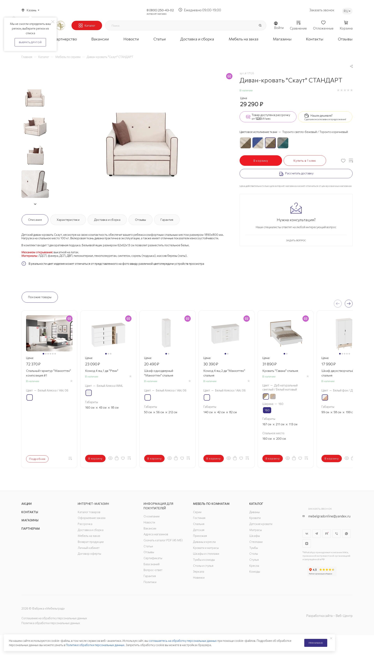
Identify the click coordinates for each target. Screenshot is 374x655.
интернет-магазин (157, 13)
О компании (152, 516)
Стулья (254, 559)
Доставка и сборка (107, 219)
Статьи (148, 546)
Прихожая (200, 535)
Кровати (255, 518)
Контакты (29, 512)
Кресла (254, 565)
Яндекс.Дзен (307, 543)
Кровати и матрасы (206, 547)
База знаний (152, 564)
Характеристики (68, 219)
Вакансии (150, 528)
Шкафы (254, 535)
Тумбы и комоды (204, 559)
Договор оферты (89, 553)
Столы (253, 553)
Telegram (316, 533)
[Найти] (260, 25)
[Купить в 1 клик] (116, 458)
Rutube (326, 533)
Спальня (198, 524)
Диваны (254, 512)
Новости (149, 522)
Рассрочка (85, 524)
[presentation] (338, 303)
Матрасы (255, 530)
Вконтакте (307, 533)
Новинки (199, 577)
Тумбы (253, 547)
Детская (198, 530)
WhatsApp (346, 533)
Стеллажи (256, 541)
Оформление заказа (91, 518)
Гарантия (167, 219)
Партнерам (30, 528)
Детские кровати (260, 524)
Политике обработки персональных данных (95, 645)
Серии (197, 512)
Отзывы (140, 219)
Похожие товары (39, 297)
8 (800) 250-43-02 (160, 10)
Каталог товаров (89, 512)
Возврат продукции (91, 541)
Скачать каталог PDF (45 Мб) (163, 540)
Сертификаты (153, 558)
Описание (35, 219)
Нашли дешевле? (321, 115)
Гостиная (199, 518)
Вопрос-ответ (153, 570)
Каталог (256, 503)
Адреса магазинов (156, 534)
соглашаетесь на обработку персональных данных (183, 640)
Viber (336, 533)
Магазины (29, 520)
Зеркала (198, 571)
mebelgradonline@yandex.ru (329, 516)
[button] (35, 204)
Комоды (254, 571)
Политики (150, 582)
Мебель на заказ (89, 535)
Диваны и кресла (204, 541)
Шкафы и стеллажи (206, 553)
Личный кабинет (89, 547)
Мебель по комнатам (211, 503)
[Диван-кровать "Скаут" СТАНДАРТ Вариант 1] (143, 140)
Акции (26, 503)
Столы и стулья (203, 565)
